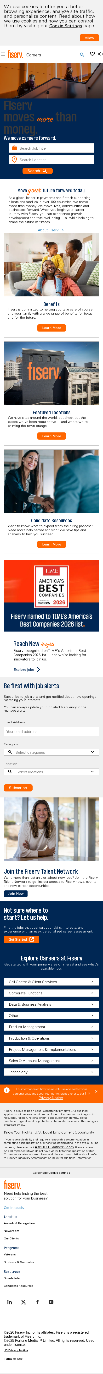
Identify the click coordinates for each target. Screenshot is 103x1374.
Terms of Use (13, 1358)
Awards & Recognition (19, 1223)
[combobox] (51, 148)
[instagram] (51, 1302)
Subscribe (18, 787)
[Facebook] (37, 1302)
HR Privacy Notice (16, 1350)
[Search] (82, 55)
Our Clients (11, 1238)
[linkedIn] (9, 1302)
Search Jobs (12, 1278)
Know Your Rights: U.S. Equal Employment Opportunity (49, 1132)
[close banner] (96, 1091)
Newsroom (11, 1230)
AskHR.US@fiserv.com (54, 1147)
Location (10, 764)
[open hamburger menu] (3, 54)
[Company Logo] (15, 54)
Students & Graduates (19, 1262)
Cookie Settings (65, 25)
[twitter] (23, 1302)
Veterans (10, 1254)
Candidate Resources (18, 1285)
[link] (16, 893)
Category (11, 744)
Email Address (14, 722)
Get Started (18, 939)
